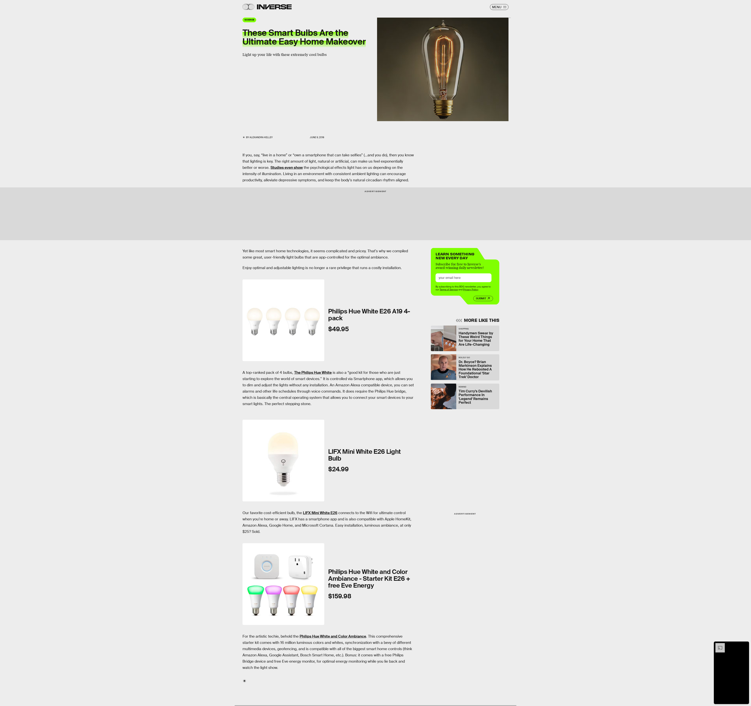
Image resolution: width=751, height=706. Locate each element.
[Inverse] (274, 6)
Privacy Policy (470, 289)
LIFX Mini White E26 (320, 512)
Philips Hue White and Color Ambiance (333, 636)
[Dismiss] (745, 645)
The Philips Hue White (313, 372)
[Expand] (718, 645)
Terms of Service (449, 289)
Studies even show (286, 167)
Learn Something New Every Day (455, 255)
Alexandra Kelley (261, 137)
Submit (481, 298)
